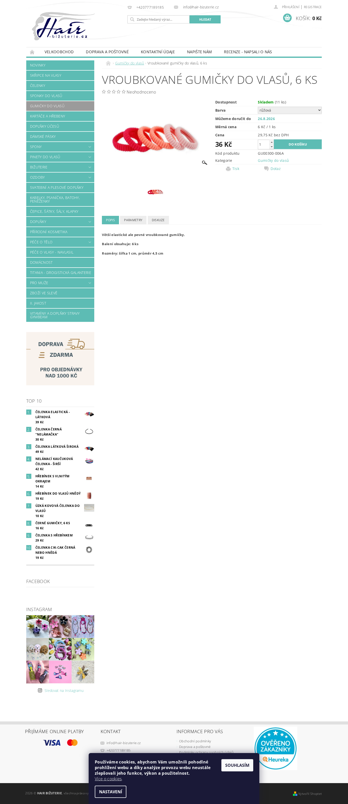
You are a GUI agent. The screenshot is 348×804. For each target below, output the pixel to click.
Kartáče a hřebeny (47, 116)
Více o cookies (108, 779)
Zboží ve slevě (43, 293)
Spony (36, 146)
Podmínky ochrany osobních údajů (206, 752)
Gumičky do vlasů (47, 105)
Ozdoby (37, 177)
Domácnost (41, 262)
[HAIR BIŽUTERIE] (74, 31)
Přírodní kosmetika (49, 231)
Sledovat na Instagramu (64, 690)
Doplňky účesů (44, 126)
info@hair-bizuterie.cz (123, 743)
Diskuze (158, 220)
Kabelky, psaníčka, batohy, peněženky (55, 199)
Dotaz (276, 168)
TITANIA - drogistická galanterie (60, 272)
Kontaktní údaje (158, 51)
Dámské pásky (43, 136)
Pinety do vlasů (45, 156)
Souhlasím (237, 765)
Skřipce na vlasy (45, 75)
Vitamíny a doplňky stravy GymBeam (55, 315)
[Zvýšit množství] (271, 142)
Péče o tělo (41, 242)
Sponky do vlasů (46, 95)
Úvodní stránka (32, 51)
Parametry (133, 220)
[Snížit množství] (271, 146)
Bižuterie (39, 167)
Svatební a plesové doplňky (56, 187)
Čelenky (37, 85)
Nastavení (110, 792)
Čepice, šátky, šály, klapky (54, 211)
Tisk (235, 168)
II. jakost (38, 303)
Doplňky (38, 221)
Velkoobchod (59, 51)
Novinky (37, 65)
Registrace (313, 7)
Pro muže (39, 282)
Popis (110, 220)
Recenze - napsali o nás (248, 51)
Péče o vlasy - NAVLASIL (51, 252)
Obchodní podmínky (195, 741)
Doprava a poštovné (107, 51)
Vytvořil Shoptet (310, 794)
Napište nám (199, 51)
